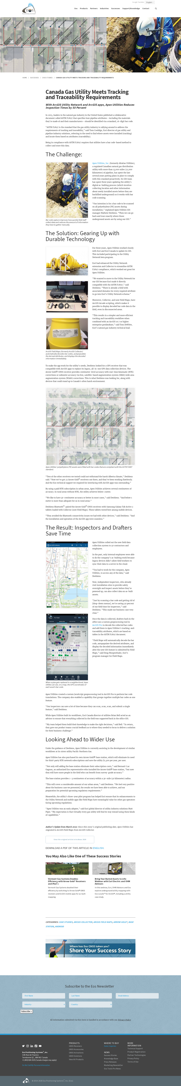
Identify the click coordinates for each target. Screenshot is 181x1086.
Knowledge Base (111, 1058)
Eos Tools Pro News (112, 1068)
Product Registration (136, 1052)
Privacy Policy (124, 1020)
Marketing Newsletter (113, 1065)
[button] (76, 8)
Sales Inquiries (110, 1046)
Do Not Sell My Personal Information (36, 1065)
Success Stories (110, 1055)
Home (25, 77)
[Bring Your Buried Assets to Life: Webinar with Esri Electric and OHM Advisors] (113, 868)
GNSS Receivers (75, 1046)
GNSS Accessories (76, 1049)
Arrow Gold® (120, 922)
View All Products (76, 1059)
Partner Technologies (136, 1055)
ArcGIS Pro (97, 625)
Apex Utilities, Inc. (100, 163)
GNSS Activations (76, 1052)
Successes (34, 77)
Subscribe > (26, 1011)
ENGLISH (98, 848)
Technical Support (135, 1048)
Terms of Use (132, 1061)
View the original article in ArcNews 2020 (70, 839)
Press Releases (110, 1062)
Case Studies (47, 77)
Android (59, 926)
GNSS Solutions (75, 1056)
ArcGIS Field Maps (102, 922)
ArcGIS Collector (83, 922)
